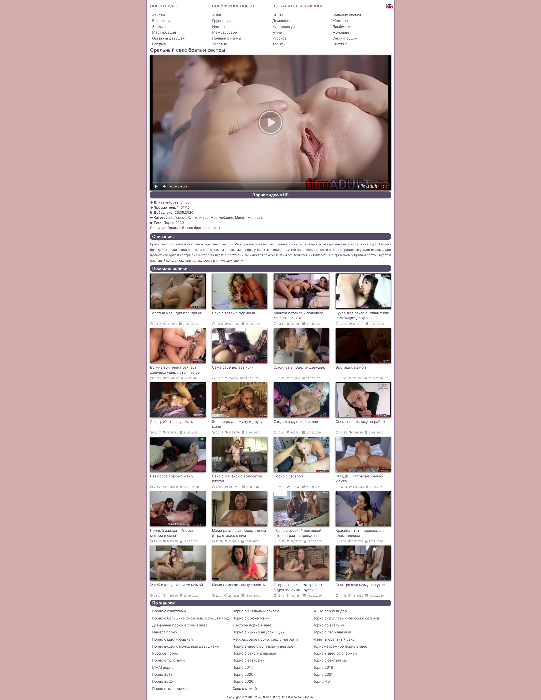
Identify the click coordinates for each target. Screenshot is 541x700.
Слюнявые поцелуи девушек (299, 367)
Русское (279, 38)
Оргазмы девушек (168, 38)
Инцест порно (164, 632)
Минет (278, 32)
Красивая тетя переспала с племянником (360, 533)
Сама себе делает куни (233, 367)
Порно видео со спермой (335, 653)
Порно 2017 (242, 667)
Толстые (219, 44)
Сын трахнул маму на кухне (360, 585)
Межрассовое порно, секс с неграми (265, 639)
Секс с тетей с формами (233, 313)
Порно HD (321, 681)
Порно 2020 (174, 222)
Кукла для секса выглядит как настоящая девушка (362, 315)
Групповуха (222, 21)
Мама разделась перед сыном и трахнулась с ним (239, 533)
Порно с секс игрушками (254, 653)
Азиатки (159, 15)
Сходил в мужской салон (296, 422)
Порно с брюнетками (251, 618)
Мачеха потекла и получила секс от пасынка (298, 315)
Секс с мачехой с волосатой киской (237, 478)
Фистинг (339, 44)
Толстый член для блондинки (176, 313)
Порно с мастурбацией (172, 639)
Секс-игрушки (344, 38)
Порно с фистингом (330, 660)
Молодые (340, 32)
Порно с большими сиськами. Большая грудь (191, 618)
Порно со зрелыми (329, 625)
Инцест (218, 27)
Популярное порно (233, 6)
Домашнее (281, 21)
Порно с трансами (248, 660)
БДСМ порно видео (330, 611)
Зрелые (159, 27)
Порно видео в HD (270, 195)
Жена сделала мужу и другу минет (237, 424)
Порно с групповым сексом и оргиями (346, 618)
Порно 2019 (162, 674)
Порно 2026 (242, 681)
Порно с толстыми (168, 660)
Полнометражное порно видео (340, 646)
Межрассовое (224, 32)
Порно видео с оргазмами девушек (263, 646)
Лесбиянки (341, 27)
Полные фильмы (226, 38)
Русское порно (165, 653)
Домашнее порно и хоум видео (180, 625)
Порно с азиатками (169, 611)
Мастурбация (164, 32)
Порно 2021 (323, 674)
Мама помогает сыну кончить (238, 585)
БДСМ (277, 15)
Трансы (279, 44)
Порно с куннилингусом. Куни (258, 632)
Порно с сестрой (288, 476)
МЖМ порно (163, 667)
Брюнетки (161, 21)
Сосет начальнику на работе (361, 422)
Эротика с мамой (351, 367)
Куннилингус (283, 27)
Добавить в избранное (298, 6)
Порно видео (164, 6)
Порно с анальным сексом (255, 611)
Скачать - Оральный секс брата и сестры (185, 228)
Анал (216, 15)
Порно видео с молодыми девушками (185, 646)
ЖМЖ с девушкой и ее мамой (176, 585)
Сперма (159, 44)
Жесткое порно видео (251, 625)
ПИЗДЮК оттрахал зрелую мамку (359, 478)
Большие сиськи (346, 15)
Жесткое (340, 21)
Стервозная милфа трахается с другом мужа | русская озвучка (300, 588)
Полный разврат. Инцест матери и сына (172, 533)
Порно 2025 (162, 681)
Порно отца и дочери (171, 688)
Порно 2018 (323, 667)
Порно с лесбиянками (332, 632)
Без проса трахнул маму (171, 476)
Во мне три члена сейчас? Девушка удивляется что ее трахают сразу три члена (175, 370)
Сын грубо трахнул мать (171, 422)
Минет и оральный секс (333, 639)
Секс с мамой (244, 688)
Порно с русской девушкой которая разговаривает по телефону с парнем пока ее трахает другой (298, 533)
